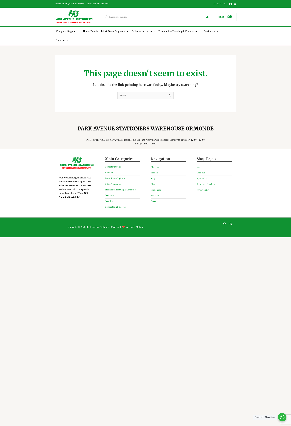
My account (202, 178)
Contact (154, 201)
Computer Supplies (66, 31)
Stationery (209, 31)
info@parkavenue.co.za (98, 3)
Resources (155, 195)
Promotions (156, 190)
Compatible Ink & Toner (115, 207)
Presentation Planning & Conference (177, 31)
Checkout (201, 173)
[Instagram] (235, 4)
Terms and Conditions (206, 184)
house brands (90, 31)
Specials (154, 173)
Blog (153, 184)
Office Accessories (142, 31)
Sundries (60, 40)
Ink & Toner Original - (113, 31)
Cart (198, 167)
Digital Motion (136, 227)
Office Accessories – (113, 184)
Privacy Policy (203, 190)
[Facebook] (230, 4)
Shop (153, 178)
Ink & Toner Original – (115, 178)
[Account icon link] (207, 17)
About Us (155, 167)
